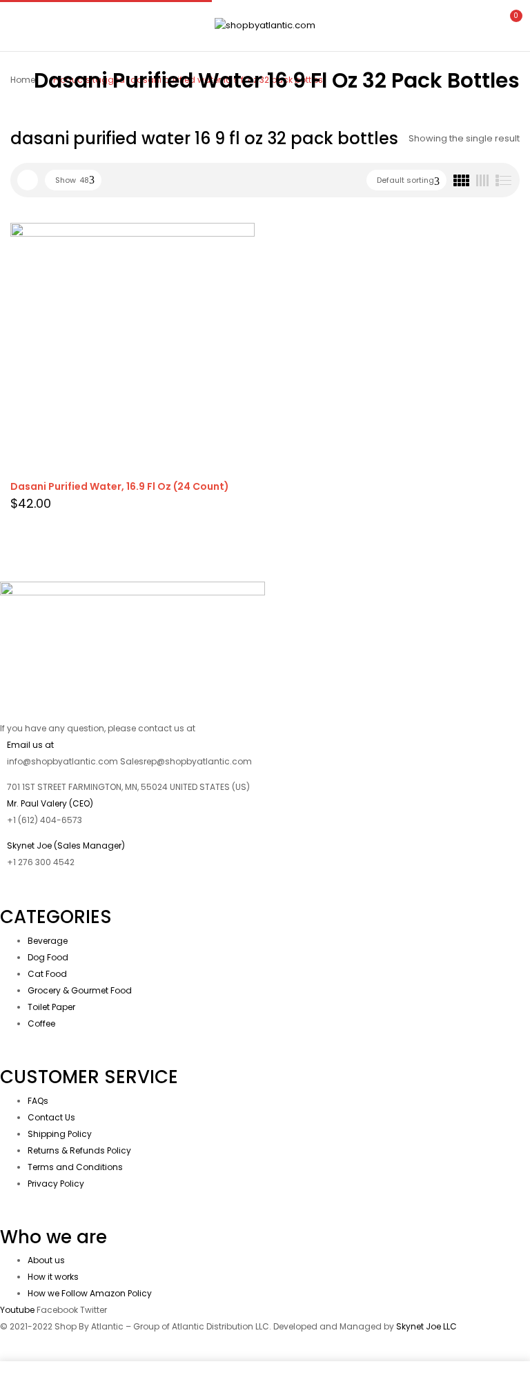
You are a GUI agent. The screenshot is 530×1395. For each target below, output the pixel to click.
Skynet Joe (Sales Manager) (66, 845)
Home (22, 80)
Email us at (30, 745)
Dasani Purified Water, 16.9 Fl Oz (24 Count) (119, 486)
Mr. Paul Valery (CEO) (50, 803)
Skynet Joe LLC (427, 1326)
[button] (508, 23)
